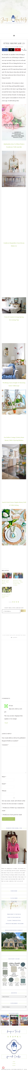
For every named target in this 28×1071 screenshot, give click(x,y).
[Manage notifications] (3, 1068)
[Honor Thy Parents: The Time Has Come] (18, 575)
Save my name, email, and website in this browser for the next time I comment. (13, 802)
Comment (5, 745)
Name (4, 776)
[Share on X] (11, 49)
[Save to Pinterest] (18, 49)
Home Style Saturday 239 (6, 596)
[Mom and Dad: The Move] (7, 575)
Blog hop (12, 635)
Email (4, 783)
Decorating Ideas (21, 635)
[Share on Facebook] (5, 49)
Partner (14, 1065)
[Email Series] (14, 911)
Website (4, 790)
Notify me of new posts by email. (12, 814)
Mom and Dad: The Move (5, 582)
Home (14, 1061)
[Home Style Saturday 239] (7, 589)
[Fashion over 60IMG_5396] (14, 865)
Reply (6, 723)
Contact (14, 1063)
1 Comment (20, 46)
